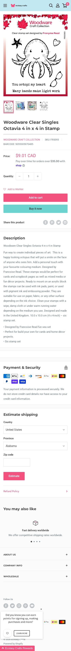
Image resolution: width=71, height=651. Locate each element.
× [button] (41, 609)
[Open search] (51, 5)
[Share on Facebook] (45, 222)
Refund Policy (11, 491)
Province (8, 438)
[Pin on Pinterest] (52, 222)
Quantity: (8, 176)
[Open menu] (5, 5)
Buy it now (35, 208)
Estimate (14, 476)
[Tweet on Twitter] (58, 222)
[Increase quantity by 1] (37, 176)
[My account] (57, 5)
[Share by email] (65, 222)
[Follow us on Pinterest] (25, 605)
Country (7, 422)
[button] (13, 189)
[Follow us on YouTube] (32, 605)
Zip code (8, 454)
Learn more (21, 633)
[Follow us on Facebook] (5, 605)
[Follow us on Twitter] (12, 605)
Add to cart (35, 197)
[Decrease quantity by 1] (19, 176)
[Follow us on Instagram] (19, 605)
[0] (65, 5)
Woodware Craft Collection (21, 139)
